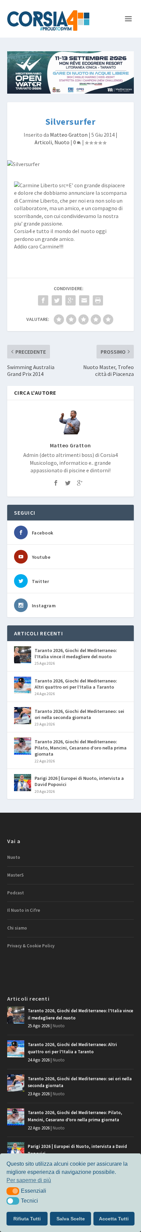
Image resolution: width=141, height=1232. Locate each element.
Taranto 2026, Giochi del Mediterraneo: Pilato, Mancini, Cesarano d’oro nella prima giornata (81, 748)
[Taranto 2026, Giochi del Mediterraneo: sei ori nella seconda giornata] (22, 715)
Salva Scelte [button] (70, 1218)
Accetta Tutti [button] (114, 1218)
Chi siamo (17, 928)
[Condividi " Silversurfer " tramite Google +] (70, 300)
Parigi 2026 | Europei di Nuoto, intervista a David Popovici (79, 781)
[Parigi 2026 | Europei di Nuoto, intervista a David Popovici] (22, 782)
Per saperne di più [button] (29, 1180)
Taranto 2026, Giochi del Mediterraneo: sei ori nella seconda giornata (79, 714)
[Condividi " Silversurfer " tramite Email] (84, 300)
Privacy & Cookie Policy (30, 946)
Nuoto (61, 142)
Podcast (15, 893)
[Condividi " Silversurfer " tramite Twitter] (57, 300)
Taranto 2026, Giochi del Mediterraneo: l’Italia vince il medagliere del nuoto (76, 653)
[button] (13, 1191)
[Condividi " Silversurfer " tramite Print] (98, 300)
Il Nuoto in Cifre (23, 910)
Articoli (43, 142)
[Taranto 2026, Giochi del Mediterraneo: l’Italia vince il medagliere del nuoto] (22, 654)
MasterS (15, 875)
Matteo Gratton (69, 134)
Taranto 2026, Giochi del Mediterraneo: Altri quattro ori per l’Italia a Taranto (76, 684)
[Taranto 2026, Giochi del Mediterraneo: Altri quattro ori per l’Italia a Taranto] (22, 685)
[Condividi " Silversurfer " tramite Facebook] (43, 300)
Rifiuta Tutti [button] (27, 1218)
